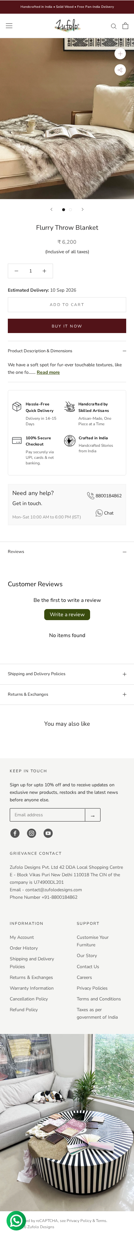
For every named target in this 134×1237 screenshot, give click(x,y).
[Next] (83, 209)
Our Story (87, 956)
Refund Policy (24, 1010)
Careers (84, 977)
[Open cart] (125, 25)
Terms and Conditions (99, 999)
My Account (22, 937)
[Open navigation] (9, 25)
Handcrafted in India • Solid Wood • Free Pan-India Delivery (67, 7)
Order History (24, 948)
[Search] (114, 26)
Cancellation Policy (29, 999)
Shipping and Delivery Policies (36, 674)
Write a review (67, 614)
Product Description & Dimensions (40, 351)
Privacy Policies (92, 988)
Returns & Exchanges (28, 694)
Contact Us (88, 967)
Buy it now (67, 326)
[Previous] (51, 209)
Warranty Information (32, 988)
